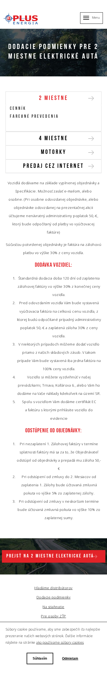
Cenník (18, 109)
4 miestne (53, 139)
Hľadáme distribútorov (53, 588)
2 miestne (53, 98)
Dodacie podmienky (33, 124)
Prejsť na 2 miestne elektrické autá (50, 556)
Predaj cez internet (53, 166)
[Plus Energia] (21, 18)
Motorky (53, 152)
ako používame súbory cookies (60, 642)
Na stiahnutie (53, 607)
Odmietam (70, 658)
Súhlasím (40, 658)
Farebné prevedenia (34, 116)
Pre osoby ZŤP (53, 616)
